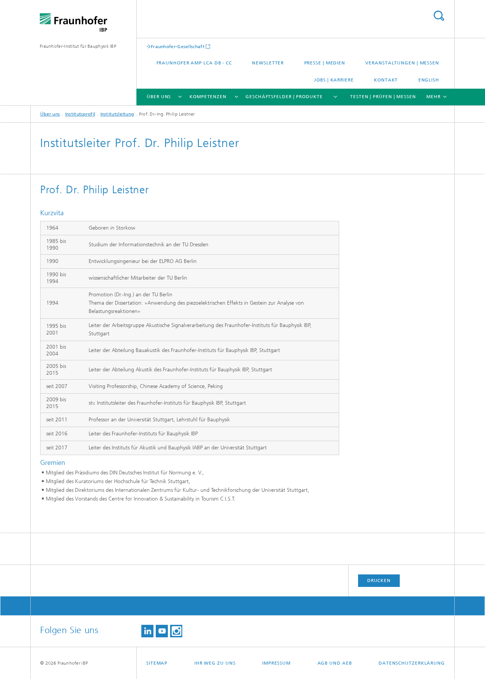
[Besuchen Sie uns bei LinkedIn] (147, 631)
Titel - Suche (439, 15)
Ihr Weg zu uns (215, 663)
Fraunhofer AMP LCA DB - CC (194, 63)
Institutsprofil (80, 114)
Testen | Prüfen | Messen (383, 96)
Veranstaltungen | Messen (402, 63)
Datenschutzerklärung (412, 663)
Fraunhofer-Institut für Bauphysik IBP (78, 46)
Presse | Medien (325, 63)
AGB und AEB (335, 663)
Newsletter (268, 63)
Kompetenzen (208, 96)
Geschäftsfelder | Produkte (284, 96)
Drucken (379, 580)
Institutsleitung (117, 114)
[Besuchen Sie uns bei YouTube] (162, 631)
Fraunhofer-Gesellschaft (178, 46)
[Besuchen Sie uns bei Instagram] (176, 631)
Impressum (276, 663)
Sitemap (156, 663)
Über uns (159, 96)
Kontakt (386, 80)
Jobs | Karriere (334, 80)
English (428, 80)
